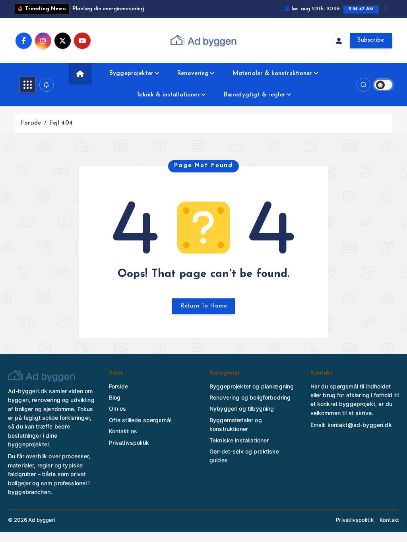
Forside (31, 123)
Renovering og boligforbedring (250, 397)
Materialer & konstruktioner (272, 74)
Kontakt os (123, 431)
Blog (115, 397)
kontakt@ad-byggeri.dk (360, 424)
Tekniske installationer (239, 440)
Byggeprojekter (131, 74)
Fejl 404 (61, 123)
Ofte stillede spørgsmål (140, 420)
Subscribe (370, 40)
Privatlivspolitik (129, 442)
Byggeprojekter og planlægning (251, 386)
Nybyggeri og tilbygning (241, 408)
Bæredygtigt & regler (254, 95)
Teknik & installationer (168, 95)
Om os (117, 408)
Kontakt (389, 520)
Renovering (193, 74)
